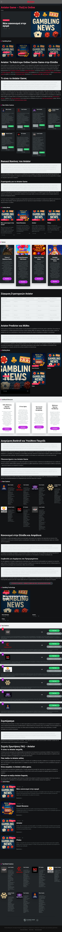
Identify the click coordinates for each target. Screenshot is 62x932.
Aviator (34, 223)
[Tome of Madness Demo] (7, 250)
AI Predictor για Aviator (15, 70)
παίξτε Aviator (46, 74)
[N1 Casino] (18, 135)
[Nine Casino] (3, 111)
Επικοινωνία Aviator (38, 929)
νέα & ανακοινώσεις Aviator (21, 100)
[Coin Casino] (18, 111)
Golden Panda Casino (57, 485)
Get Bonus (7, 429)
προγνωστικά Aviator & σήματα (22, 72)
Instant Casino (9, 133)
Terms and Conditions (24, 929)
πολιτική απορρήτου (15, 98)
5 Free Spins (23, 406)
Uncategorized (4, 219)
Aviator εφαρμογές (7, 72)
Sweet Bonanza (21, 223)
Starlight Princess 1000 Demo (55, 259)
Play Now (10, 126)
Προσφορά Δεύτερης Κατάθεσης (39, 408)
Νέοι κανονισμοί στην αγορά (14, 24)
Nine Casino (8, 109)
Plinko (49, 223)
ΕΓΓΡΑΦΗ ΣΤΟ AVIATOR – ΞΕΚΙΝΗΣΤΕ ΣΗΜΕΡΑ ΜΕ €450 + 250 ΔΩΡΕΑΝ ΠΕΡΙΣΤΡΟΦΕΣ (31, 583)
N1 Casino (23, 133)
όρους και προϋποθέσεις (47, 98)
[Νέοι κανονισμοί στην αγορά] (46, 24)
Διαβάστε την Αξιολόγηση (4, 127)
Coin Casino (24, 109)
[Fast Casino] (34, 111)
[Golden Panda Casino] (49, 111)
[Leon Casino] (34, 135)
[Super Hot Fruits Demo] (39, 250)
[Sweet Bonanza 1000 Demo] (23, 250)
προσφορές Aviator (36, 74)
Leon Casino (39, 133)
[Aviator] (31, 2)
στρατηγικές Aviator (20, 74)
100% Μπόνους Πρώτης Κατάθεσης (7, 406)
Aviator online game (50, 70)
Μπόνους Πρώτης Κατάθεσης (55, 407)
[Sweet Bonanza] (23, 215)
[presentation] (55, 35)
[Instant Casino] (3, 135)
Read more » (19, 798)
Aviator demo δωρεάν (29, 70)
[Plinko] (54, 215)
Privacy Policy (31, 929)
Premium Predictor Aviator (44, 72)
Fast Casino (39, 109)
